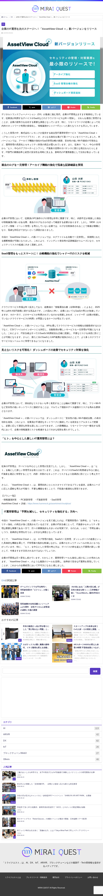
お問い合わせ (93, 877)
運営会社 (55, 877)
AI (51, 728)
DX (3, 24)
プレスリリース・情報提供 (36, 877)
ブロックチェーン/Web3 (51, 753)
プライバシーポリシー (73, 877)
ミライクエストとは (13, 877)
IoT (51, 747)
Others (51, 759)
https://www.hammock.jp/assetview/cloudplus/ (49, 503)
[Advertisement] (51, 697)
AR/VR (51, 734)
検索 (95, 671)
